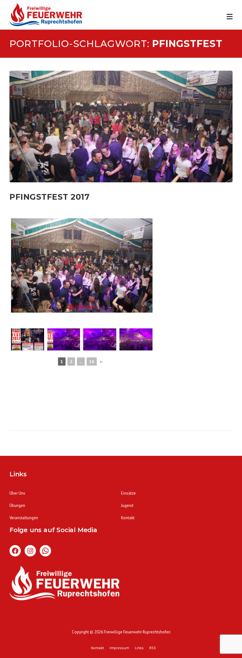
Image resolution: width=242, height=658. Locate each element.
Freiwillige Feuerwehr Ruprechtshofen (137, 632)
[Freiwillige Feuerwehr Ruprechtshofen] (45, 16)
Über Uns (17, 493)
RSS (152, 648)
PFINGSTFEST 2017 (49, 197)
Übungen (17, 505)
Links (139, 648)
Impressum (119, 648)
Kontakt (128, 517)
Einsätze (128, 493)
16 (91, 361)
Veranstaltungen (23, 517)
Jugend (127, 505)
